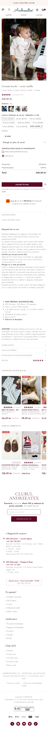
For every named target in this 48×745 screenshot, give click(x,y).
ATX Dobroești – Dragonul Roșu (19, 562)
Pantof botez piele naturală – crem (31, 410)
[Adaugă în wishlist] (45, 184)
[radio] (8, 118)
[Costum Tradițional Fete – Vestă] (31, 445)
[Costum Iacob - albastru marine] (4, 108)
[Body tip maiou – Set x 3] (11, 390)
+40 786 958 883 (13, 541)
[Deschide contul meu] (37, 10)
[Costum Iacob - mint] (24, 108)
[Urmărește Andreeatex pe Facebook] (12, 724)
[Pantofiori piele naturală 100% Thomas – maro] (11, 445)
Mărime (4, 115)
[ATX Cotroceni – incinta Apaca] (4, 538)
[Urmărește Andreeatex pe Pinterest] (30, 724)
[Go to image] (14, 78)
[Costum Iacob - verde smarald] (18, 108)
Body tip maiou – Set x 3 (11, 410)
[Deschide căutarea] (9, 9)
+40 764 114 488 (13, 564)
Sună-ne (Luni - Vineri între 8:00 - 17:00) (24, 581)
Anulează (5, 130)
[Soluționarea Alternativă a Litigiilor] (24, 709)
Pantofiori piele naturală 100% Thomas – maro (11, 465)
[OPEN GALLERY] (24, 49)
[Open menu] (3, 10)
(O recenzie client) (17, 95)
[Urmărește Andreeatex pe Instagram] (18, 724)
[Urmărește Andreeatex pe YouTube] (24, 724)
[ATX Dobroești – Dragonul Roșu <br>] (4, 562)
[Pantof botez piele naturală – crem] (31, 390)
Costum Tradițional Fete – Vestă (31, 465)
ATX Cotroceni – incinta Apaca (19, 538)
